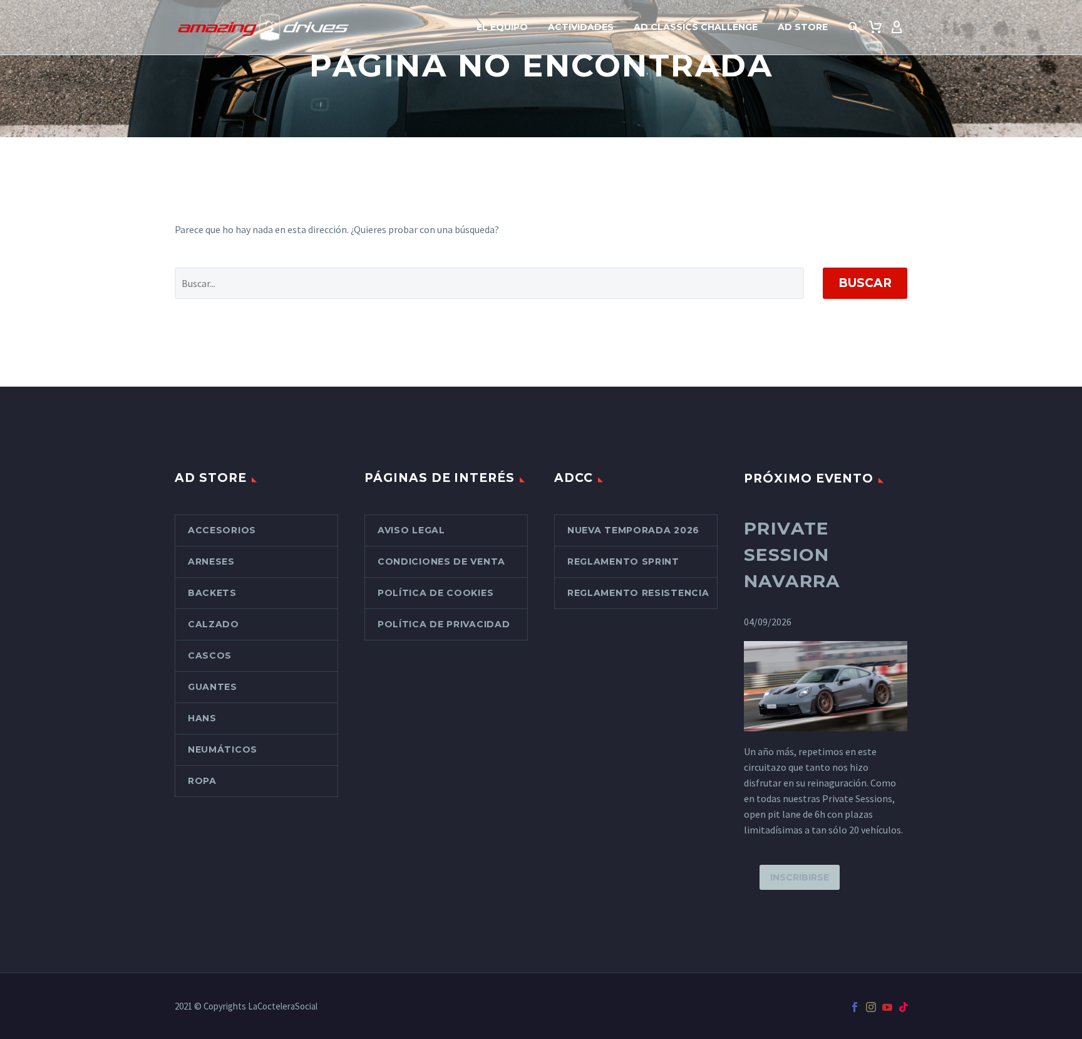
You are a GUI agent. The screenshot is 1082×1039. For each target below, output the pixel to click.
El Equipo (502, 27)
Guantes (212, 686)
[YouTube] (887, 1007)
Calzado (213, 624)
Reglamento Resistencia (638, 592)
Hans (202, 718)
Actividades (581, 27)
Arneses (211, 561)
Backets (212, 592)
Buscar (865, 283)
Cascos (210, 655)
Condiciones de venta (441, 561)
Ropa (202, 780)
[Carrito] (875, 27)
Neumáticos (222, 749)
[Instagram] (871, 1007)
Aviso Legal (411, 530)
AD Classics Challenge (696, 27)
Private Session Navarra (792, 555)
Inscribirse (799, 877)
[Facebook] (855, 1007)
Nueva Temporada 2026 (633, 530)
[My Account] (896, 27)
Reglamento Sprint (623, 561)
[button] (854, 27)
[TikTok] (904, 1007)
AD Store (803, 27)
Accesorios (222, 530)
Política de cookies (435, 592)
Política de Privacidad (444, 624)
